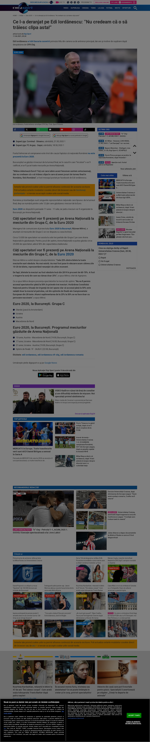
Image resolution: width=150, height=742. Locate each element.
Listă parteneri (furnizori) (76, 718)
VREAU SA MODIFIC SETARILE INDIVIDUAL (133, 722)
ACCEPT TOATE (134, 715)
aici (5, 728)
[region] (75, 720)
